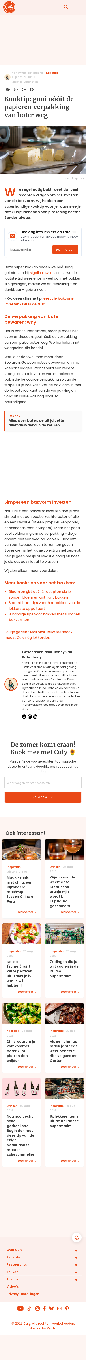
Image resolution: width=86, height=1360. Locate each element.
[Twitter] (24, 716)
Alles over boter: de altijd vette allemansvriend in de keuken (36, 423)
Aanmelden (65, 249)
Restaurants (17, 1264)
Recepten (14, 1257)
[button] (73, 1250)
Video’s (13, 1286)
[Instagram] (30, 716)
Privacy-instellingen (23, 1294)
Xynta (51, 1328)
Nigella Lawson (42, 272)
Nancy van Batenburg (27, 73)
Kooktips (52, 73)
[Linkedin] (35, 716)
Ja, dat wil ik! (43, 797)
